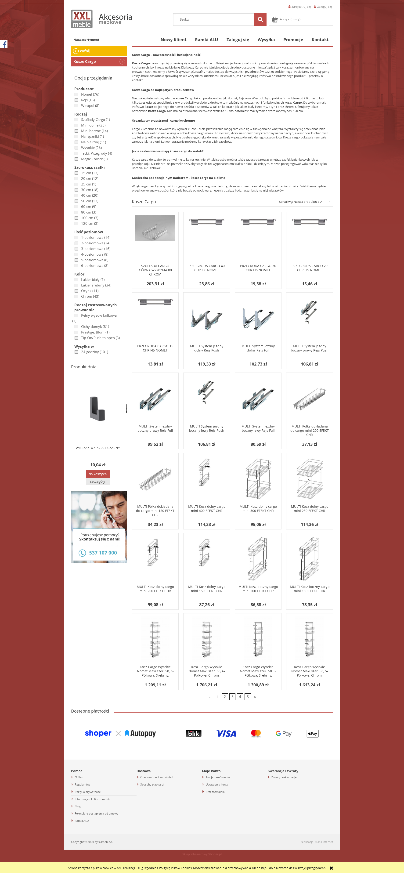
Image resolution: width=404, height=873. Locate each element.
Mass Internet (324, 842)
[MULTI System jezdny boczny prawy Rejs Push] (309, 319)
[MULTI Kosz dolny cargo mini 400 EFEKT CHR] (207, 479)
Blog (78, 806)
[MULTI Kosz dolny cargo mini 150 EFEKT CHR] (207, 559)
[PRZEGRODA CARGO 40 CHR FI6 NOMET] (207, 238)
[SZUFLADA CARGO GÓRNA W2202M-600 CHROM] (155, 238)
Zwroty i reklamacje (284, 777)
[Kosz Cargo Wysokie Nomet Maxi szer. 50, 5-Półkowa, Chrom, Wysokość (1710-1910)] (309, 639)
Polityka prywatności (88, 792)
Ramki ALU (82, 821)
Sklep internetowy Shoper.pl (202, 854)
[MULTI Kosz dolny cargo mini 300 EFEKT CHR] (258, 479)
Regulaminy (82, 784)
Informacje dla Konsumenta (93, 799)
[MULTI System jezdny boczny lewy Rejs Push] (207, 399)
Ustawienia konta (217, 784)
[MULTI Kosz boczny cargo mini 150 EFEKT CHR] (309, 559)
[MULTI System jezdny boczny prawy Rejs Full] (155, 399)
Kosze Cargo (84, 61)
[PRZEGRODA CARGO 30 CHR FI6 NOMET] (258, 238)
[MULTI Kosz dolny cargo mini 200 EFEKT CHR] (155, 559)
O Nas (79, 777)
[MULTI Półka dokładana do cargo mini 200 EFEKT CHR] (309, 399)
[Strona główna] (101, 18)
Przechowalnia (215, 792)
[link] (85, 94)
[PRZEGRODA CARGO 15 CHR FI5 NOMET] (155, 319)
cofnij (85, 51)
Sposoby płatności (152, 784)
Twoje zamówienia (218, 777)
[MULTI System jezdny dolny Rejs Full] (258, 319)
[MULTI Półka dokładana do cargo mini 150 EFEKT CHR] (155, 479)
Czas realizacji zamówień (156, 777)
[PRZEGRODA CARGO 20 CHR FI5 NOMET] (309, 238)
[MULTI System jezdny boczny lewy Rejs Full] (258, 399)
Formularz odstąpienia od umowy (96, 813)
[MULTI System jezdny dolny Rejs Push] (207, 319)
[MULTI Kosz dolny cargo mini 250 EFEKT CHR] (309, 479)
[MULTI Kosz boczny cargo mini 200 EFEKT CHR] (258, 559)
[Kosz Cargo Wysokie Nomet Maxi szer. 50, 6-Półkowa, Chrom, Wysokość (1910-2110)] (207, 639)
